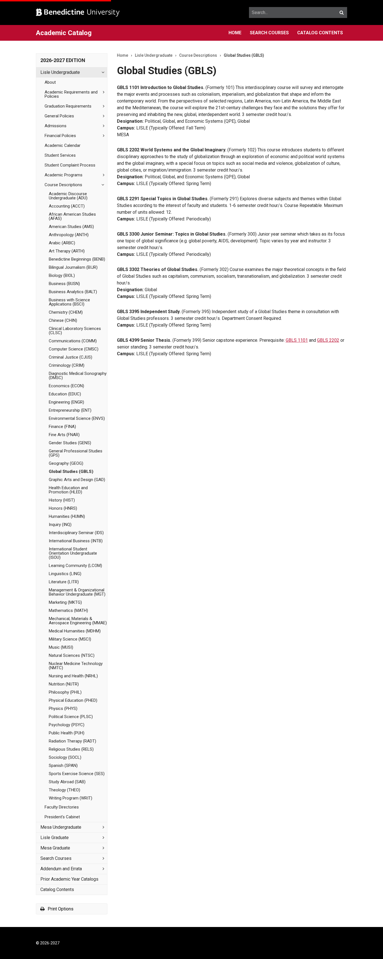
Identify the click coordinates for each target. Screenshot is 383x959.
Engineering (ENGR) (66, 402)
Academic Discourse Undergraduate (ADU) (68, 196)
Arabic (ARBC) (62, 242)
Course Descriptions (63, 184)
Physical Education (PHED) (73, 700)
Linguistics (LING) (65, 573)
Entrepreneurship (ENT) (70, 410)
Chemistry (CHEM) (66, 312)
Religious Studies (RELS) (71, 749)
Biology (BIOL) (62, 275)
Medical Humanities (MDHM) (75, 631)
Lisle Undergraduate (60, 72)
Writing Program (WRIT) (70, 798)
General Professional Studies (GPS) (75, 453)
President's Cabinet (62, 816)
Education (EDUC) (65, 394)
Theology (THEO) (64, 789)
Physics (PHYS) (63, 708)
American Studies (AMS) (71, 226)
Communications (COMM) (73, 340)
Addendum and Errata (61, 868)
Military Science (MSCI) (70, 639)
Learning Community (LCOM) (75, 565)
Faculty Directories (62, 807)
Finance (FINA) (62, 426)
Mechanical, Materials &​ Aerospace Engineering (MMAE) (78, 620)
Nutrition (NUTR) (64, 684)
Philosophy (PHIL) (65, 692)
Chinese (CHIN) (63, 320)
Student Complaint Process (70, 165)
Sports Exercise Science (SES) (77, 773)
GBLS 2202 (328, 340)
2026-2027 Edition (62, 60)
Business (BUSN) (64, 283)
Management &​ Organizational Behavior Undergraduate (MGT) (77, 592)
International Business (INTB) (76, 540)
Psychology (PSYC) (66, 724)
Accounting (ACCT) (67, 206)
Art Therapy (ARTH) (67, 251)
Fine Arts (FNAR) (64, 434)
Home (235, 32)
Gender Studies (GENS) (70, 442)
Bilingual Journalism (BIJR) (73, 267)
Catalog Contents (320, 32)
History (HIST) (62, 500)
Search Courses (269, 32)
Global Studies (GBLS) (71, 471)
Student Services (60, 155)
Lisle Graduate (54, 837)
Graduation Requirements (68, 106)
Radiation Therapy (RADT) (72, 741)
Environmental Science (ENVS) (77, 418)
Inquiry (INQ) (60, 524)
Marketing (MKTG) (65, 602)
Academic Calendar (62, 145)
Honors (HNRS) (63, 508)
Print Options (60, 909)
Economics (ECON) (66, 385)
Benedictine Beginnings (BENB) (77, 259)
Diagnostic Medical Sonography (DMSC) (78, 375)
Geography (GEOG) (66, 463)
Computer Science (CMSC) (73, 349)
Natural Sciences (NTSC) (71, 655)
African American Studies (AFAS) (72, 216)
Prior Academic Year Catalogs (69, 879)
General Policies (59, 116)
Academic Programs (63, 174)
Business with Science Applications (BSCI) (69, 302)
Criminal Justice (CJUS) (70, 357)
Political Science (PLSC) (71, 716)
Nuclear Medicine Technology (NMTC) (76, 665)
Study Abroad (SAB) (67, 781)
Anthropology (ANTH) (69, 234)
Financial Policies (60, 135)
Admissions (55, 125)
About (50, 82)
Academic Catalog (64, 33)
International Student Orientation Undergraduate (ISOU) (73, 553)
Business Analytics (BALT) (73, 291)
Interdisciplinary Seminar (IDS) (76, 532)
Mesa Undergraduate (60, 827)
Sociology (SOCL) (65, 757)
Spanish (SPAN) (63, 765)
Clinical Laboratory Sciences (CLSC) (75, 330)
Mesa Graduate (55, 848)
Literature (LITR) (64, 581)
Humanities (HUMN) (67, 516)
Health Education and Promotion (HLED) (68, 490)
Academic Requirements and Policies (71, 94)
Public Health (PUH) (66, 732)
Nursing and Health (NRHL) (73, 675)
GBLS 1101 (297, 340)
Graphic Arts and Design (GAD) (77, 479)
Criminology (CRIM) (66, 365)
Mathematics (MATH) (68, 610)
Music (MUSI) (61, 647)
